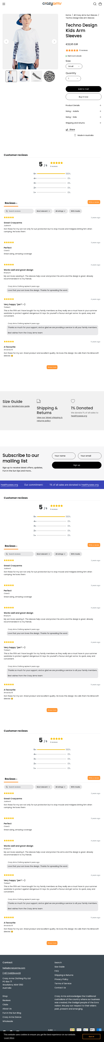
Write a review (94, 202)
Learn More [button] (9, 1038)
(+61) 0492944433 (12, 973)
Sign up (76, 465)
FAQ (57, 970)
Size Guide (60, 966)
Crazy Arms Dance (12, 1017)
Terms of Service (63, 983)
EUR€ (50, 1030)
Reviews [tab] (11, 203)
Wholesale (8, 1021)
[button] (94, 4)
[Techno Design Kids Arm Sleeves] (11, 76)
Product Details (73, 105)
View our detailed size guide (16, 406)
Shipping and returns (75, 123)
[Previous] (6, 41)
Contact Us (60, 987)
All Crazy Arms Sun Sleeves (85, 15)
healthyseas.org (79, 415)
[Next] (54, 41)
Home (68, 15)
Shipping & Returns (64, 975)
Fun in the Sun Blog (12, 1012)
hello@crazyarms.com (14, 968)
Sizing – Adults (72, 111)
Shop (5, 996)
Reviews (7, 1000)
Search (58, 962)
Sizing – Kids (71, 117)
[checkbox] (75, 211)
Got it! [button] (91, 1037)
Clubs (5, 1004)
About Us (7, 1008)
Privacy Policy (61, 979)
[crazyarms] (52, 4)
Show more (52, 367)
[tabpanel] (52, 290)
